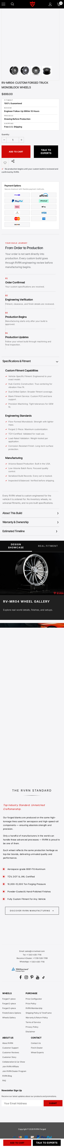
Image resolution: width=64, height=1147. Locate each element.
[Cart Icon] (59, 4)
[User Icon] (50, 4)
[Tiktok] (43, 977)
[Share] (12, 161)
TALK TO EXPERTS (46, 152)
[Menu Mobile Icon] (3, 4)
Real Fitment (48, 546)
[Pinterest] (32, 977)
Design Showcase (16, 546)
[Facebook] (20, 977)
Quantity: (6, 134)
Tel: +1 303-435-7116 (32, 955)
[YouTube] (38, 977)
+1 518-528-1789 (40, 958)
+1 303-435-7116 (37, 962)
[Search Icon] (15, 4)
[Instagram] (26, 977)
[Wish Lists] (5, 162)
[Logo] (32, 4)
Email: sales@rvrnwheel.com (32, 951)
